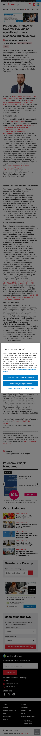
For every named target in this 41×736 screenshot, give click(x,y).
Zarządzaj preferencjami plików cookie (20, 389)
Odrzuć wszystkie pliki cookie (20, 384)
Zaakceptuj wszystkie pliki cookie (20, 378)
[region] (20, 368)
